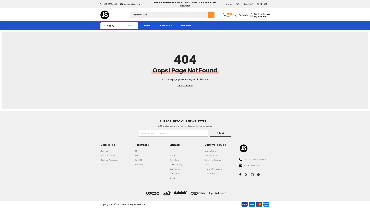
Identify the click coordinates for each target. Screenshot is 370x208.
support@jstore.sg (132, 4)
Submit (220, 133)
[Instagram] (252, 175)
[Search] (172, 15)
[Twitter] (246, 175)
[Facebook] (240, 175)
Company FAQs (233, 4)
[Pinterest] (258, 175)
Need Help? (248, 4)
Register (267, 14)
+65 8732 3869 (110, 4)
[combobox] (169, 15)
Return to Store (185, 85)
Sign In (257, 14)
